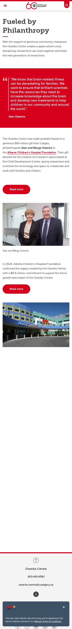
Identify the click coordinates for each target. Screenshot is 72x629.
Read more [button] (16, 189)
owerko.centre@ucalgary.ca (36, 585)
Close (64, 609)
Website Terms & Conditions (47, 621)
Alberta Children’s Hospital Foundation (31, 152)
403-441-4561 (36, 577)
